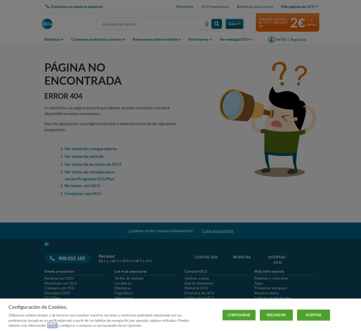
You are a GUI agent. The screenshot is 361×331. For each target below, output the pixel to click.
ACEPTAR (313, 315)
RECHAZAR (276, 315)
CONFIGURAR (239, 315)
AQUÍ (52, 325)
